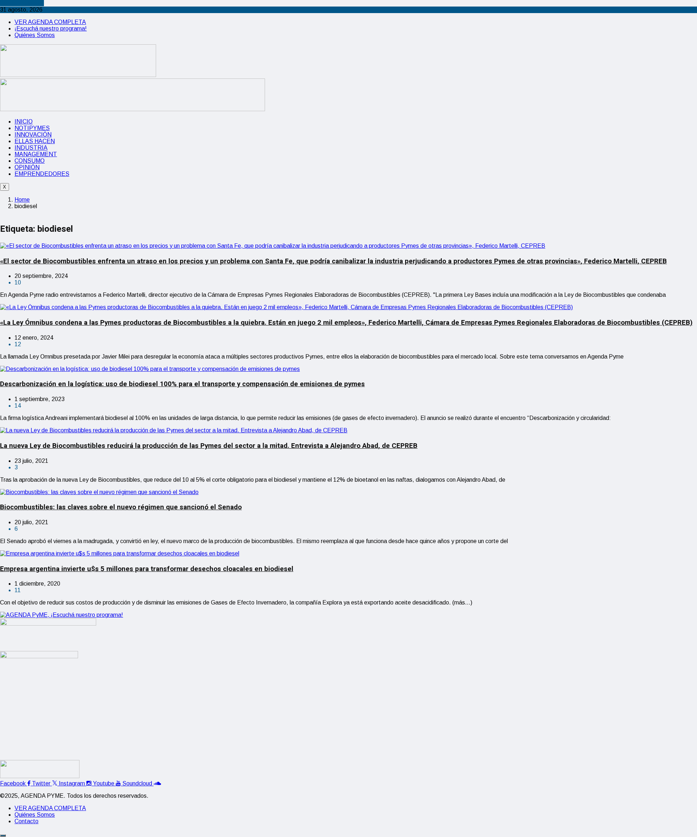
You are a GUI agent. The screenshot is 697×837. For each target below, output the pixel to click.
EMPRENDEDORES (42, 174)
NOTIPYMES (32, 128)
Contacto (26, 821)
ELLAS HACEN (35, 141)
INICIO (24, 121)
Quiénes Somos (35, 35)
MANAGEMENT (36, 154)
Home (22, 200)
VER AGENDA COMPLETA (50, 22)
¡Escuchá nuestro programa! (51, 28)
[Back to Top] (3, 835)
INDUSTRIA (31, 148)
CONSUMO (30, 161)
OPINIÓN (27, 167)
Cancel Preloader (22, 3)
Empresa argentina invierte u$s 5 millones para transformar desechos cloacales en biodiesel (146, 569)
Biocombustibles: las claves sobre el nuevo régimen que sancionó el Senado (121, 507)
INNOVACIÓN (33, 135)
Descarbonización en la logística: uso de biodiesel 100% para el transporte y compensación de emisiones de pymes (182, 384)
